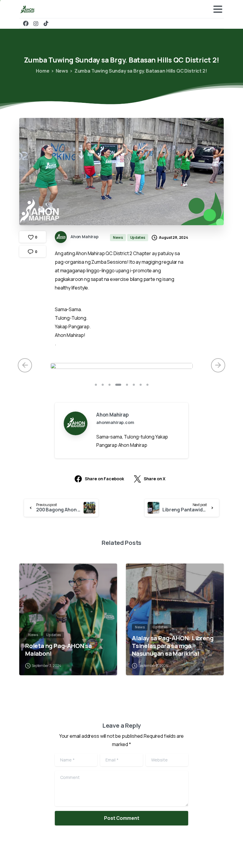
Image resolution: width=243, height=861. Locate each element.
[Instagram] (36, 23)
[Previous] (25, 365)
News (62, 71)
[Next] (218, 365)
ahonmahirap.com (115, 422)
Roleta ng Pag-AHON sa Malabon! (58, 649)
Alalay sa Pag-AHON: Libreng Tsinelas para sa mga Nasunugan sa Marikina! (173, 645)
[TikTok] (46, 23)
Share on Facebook (104, 479)
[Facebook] (26, 23)
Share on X (154, 479)
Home (42, 71)
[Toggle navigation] (218, 9)
